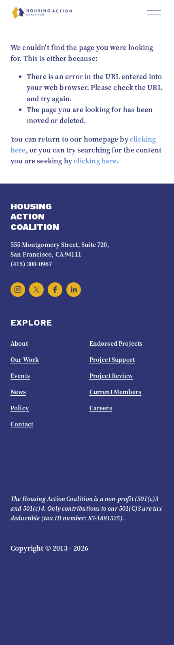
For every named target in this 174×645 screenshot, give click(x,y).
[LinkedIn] (73, 289)
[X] (36, 289)
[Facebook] (55, 289)
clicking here (95, 161)
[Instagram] (18, 289)
